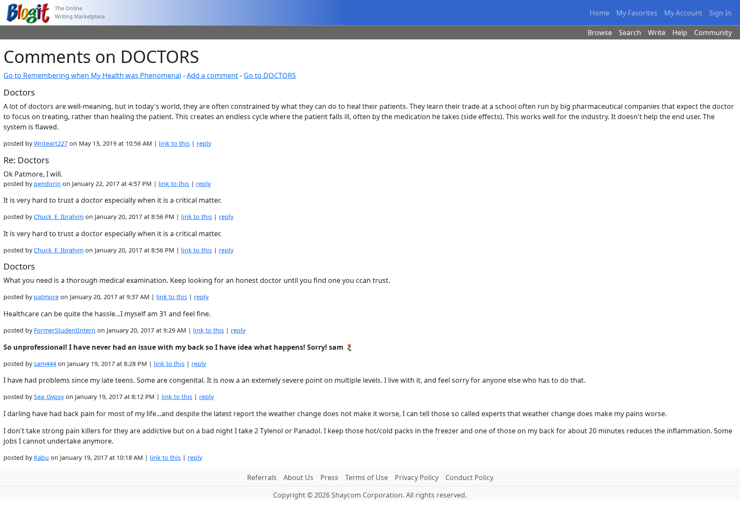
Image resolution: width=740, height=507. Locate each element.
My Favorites (636, 13)
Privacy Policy (417, 477)
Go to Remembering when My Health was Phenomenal (92, 75)
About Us (298, 477)
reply (204, 143)
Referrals (262, 477)
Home (599, 13)
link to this (174, 143)
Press (329, 477)
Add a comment (212, 75)
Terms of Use (366, 477)
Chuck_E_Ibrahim (59, 217)
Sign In (720, 13)
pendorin (47, 184)
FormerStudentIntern (64, 330)
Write (656, 32)
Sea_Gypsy (49, 397)
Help (679, 32)
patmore (46, 297)
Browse (600, 32)
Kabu (41, 457)
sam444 (45, 364)
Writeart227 (51, 143)
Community (713, 32)
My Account (683, 13)
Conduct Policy (469, 477)
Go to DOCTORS (270, 75)
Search (630, 32)
